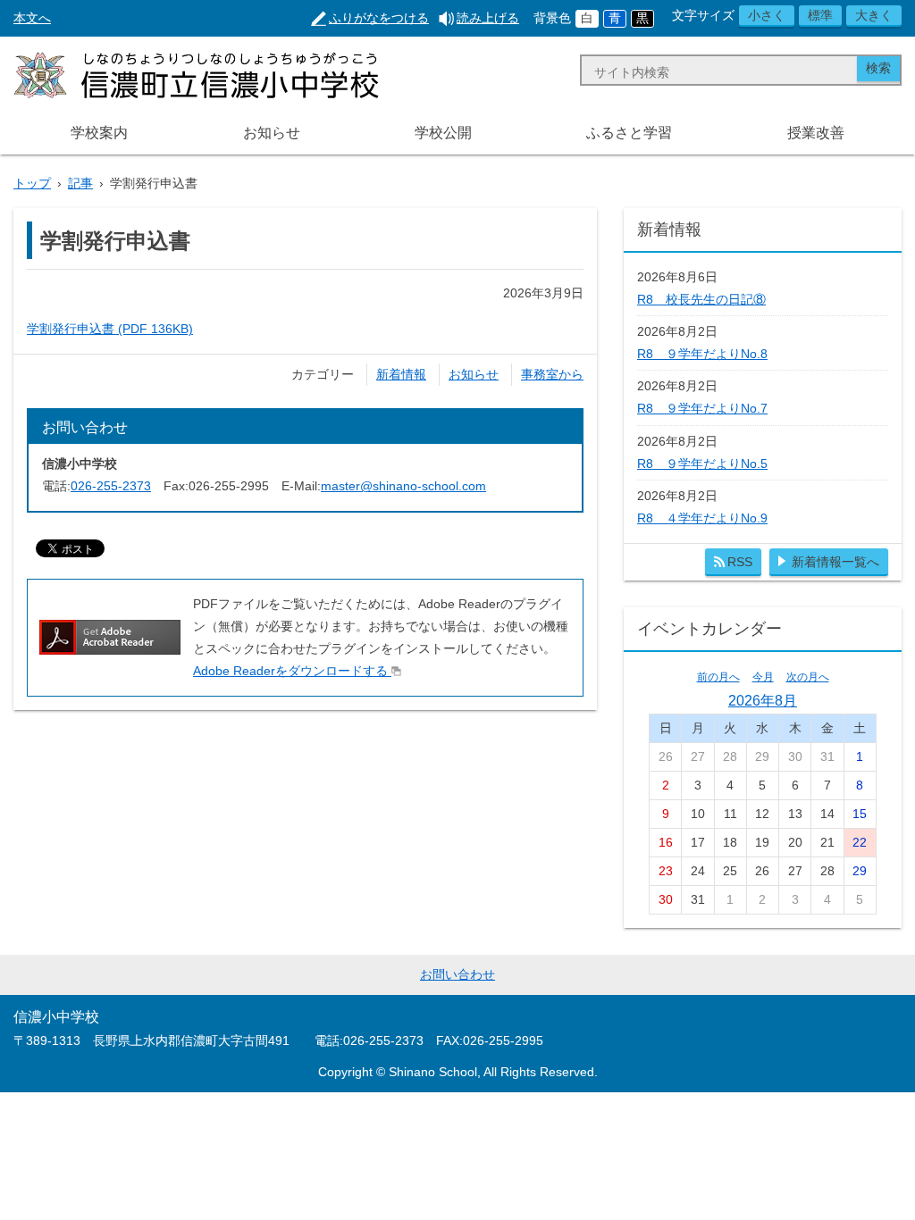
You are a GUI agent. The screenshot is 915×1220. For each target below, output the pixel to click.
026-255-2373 (111, 486)
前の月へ (718, 677)
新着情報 (401, 374)
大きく (874, 15)
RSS (739, 562)
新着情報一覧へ (835, 562)
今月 (763, 677)
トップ (32, 183)
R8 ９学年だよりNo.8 (702, 354)
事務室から (552, 374)
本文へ (32, 18)
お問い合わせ (457, 974)
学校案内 (99, 132)
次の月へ (807, 677)
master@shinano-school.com (403, 486)
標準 (820, 15)
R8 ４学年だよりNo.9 (702, 518)
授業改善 (815, 132)
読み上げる (488, 18)
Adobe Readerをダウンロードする (290, 671)
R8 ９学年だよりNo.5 (702, 463)
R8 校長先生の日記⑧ (701, 299)
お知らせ (271, 132)
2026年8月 (762, 700)
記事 (80, 183)
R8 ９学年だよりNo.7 (702, 408)
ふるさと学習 (629, 132)
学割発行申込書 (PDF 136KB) (110, 329)
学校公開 (443, 132)
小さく (766, 15)
